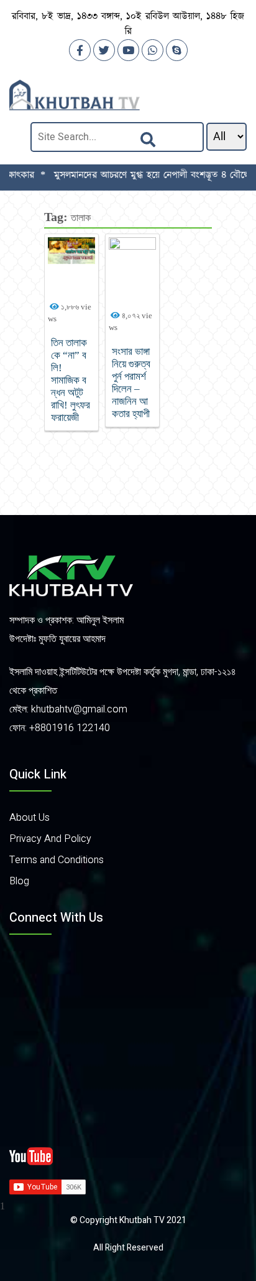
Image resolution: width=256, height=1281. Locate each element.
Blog (19, 881)
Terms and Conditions (56, 860)
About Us (29, 817)
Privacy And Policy (50, 838)
